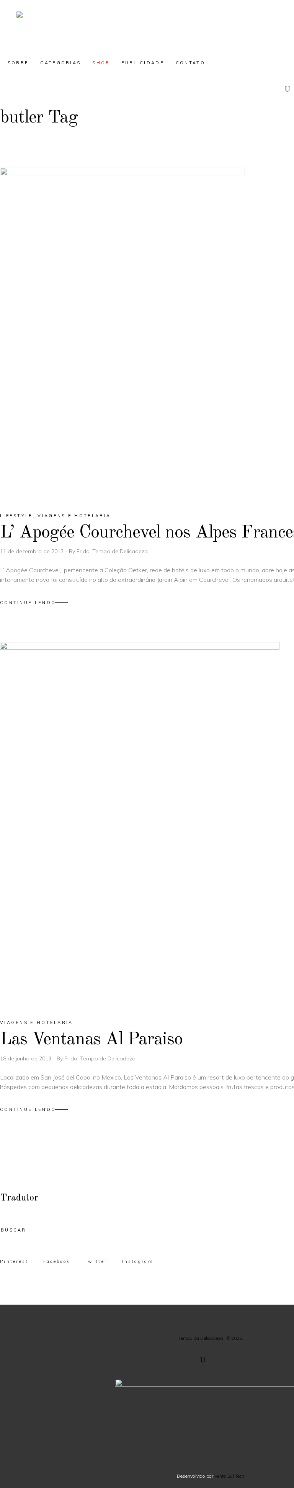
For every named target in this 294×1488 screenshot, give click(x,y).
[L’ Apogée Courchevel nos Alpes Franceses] (122, 333)
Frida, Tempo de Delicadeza (112, 551)
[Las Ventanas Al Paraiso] (139, 824)
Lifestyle (16, 515)
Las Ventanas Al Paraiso (91, 1040)
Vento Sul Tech (229, 1476)
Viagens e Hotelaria (74, 515)
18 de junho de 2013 (26, 1058)
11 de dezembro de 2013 (32, 551)
